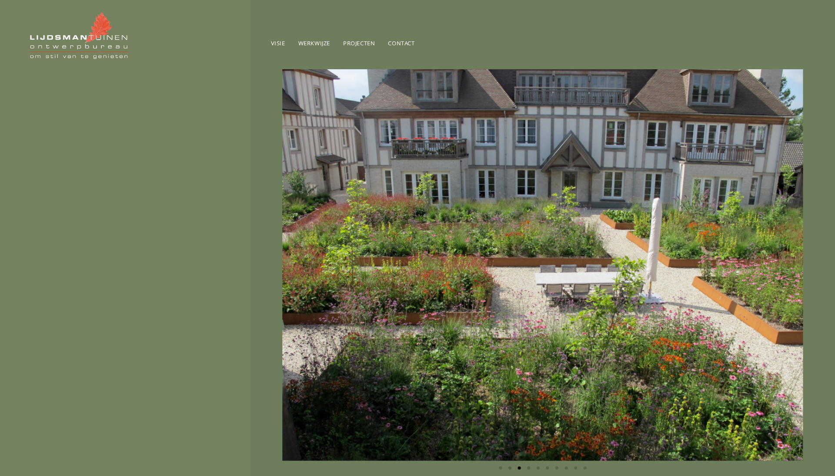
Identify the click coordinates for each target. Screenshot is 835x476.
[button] (294, 264)
